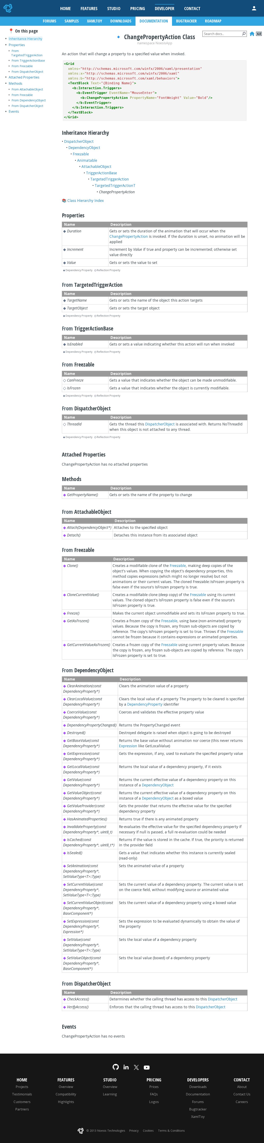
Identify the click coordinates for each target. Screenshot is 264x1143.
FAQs (154, 1094)
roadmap (213, 21)
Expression (128, 745)
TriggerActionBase (101, 172)
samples (72, 21)
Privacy (134, 1130)
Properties (17, 45)
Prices (154, 1086)
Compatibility (66, 1094)
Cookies (148, 1130)
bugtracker (186, 21)
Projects (22, 1086)
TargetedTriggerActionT (115, 185)
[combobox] (224, 34)
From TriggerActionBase (28, 60)
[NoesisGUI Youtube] (147, 1067)
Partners (22, 1109)
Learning (110, 1094)
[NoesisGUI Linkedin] (126, 1067)
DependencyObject (84, 147)
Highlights (66, 1102)
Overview (66, 1086)
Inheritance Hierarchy (25, 38)
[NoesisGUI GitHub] (116, 1067)
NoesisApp (164, 43)
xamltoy (94, 21)
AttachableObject (96, 166)
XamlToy (198, 1116)
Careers (242, 1102)
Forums (198, 1102)
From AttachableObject (27, 89)
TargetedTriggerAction (109, 179)
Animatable (87, 160)
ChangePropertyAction (129, 236)
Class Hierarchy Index (85, 200)
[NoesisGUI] (8, 8)
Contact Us (241, 1094)
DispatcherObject (79, 141)
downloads (120, 21)
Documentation (198, 1094)
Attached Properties (24, 77)
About (242, 1086)
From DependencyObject (29, 100)
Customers (22, 1102)
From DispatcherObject (27, 72)
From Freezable (22, 66)
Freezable (81, 153)
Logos (154, 1102)
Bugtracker (198, 1109)
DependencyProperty (145, 704)
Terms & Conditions (171, 1130)
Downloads (198, 1086)
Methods (15, 83)
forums (49, 21)
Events (14, 111)
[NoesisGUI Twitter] (136, 1067)
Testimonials (22, 1094)
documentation (154, 21)
